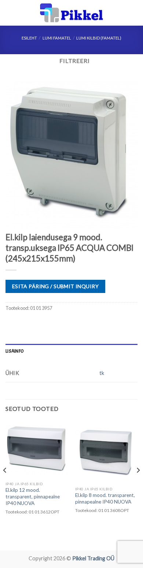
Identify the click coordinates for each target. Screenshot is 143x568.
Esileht (29, 38)
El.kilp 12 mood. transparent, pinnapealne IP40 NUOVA (33, 496)
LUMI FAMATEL (57, 38)
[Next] (138, 485)
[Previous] (5, 485)
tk (101, 373)
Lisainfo (15, 351)
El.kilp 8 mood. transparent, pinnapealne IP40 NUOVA (105, 498)
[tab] (72, 351)
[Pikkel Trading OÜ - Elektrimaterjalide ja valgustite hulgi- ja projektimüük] (71, 13)
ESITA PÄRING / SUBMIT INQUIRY (55, 286)
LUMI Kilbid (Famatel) (98, 38)
